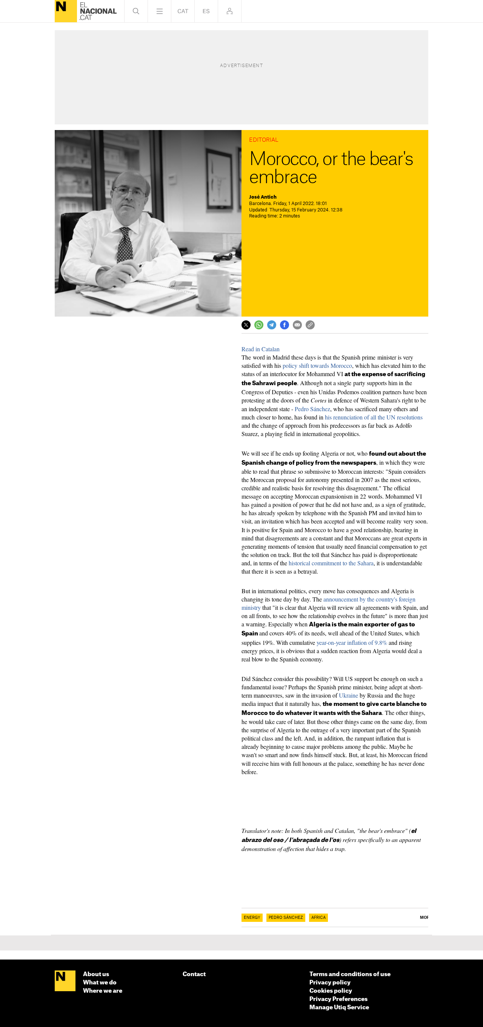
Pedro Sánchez (312, 409)
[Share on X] (246, 324)
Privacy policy (330, 983)
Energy (252, 918)
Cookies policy (330, 991)
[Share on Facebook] (284, 324)
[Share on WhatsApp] (258, 324)
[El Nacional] (66, 11)
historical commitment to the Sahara (331, 563)
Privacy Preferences (338, 999)
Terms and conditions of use (350, 974)
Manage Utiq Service (339, 1007)
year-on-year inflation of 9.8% (351, 642)
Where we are (102, 991)
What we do (100, 983)
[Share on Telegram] (271, 324)
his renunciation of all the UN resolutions (374, 417)
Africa (318, 918)
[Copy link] (310, 324)
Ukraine (348, 695)
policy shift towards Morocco (317, 365)
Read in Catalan (261, 349)
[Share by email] (297, 324)
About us (96, 974)
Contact (194, 974)
